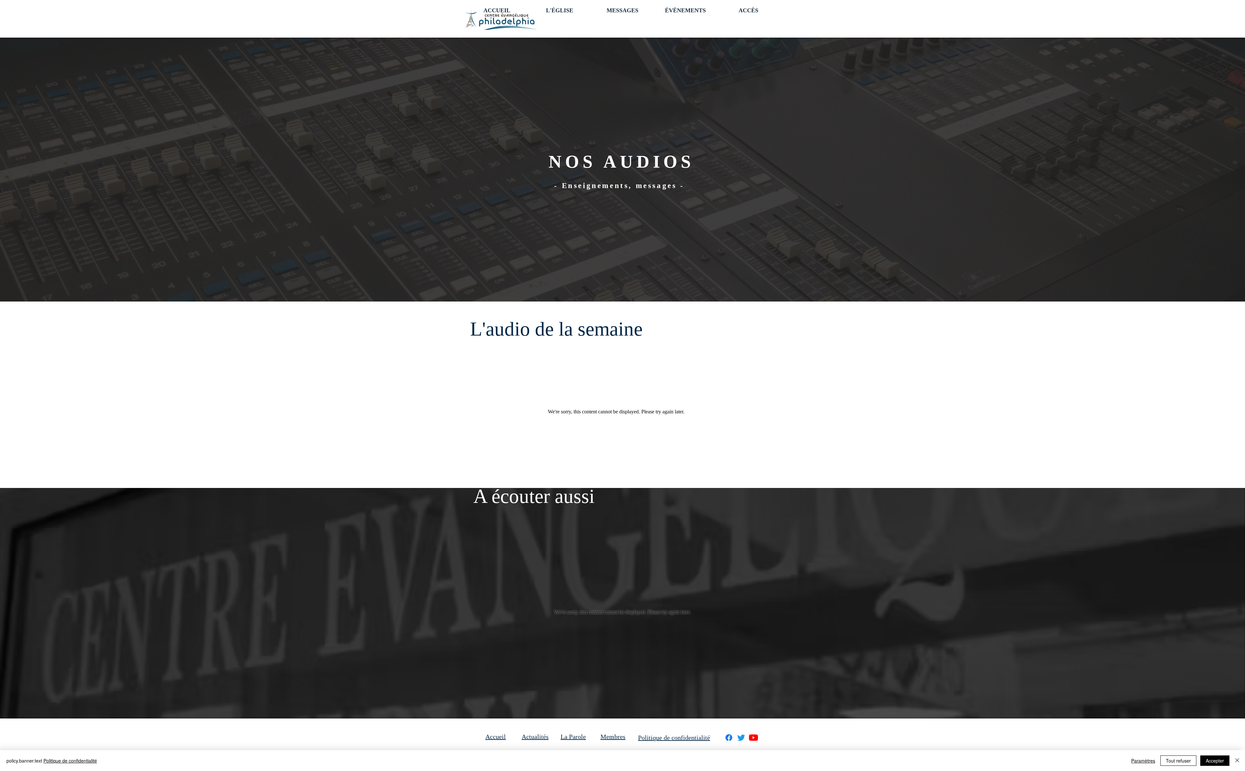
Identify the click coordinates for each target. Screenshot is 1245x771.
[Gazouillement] (741, 737)
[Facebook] (728, 737)
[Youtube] (753, 737)
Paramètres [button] (1143, 760)
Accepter (1215, 760)
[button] (559, 9)
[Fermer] (1237, 760)
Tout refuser (1178, 760)
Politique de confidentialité (70, 760)
